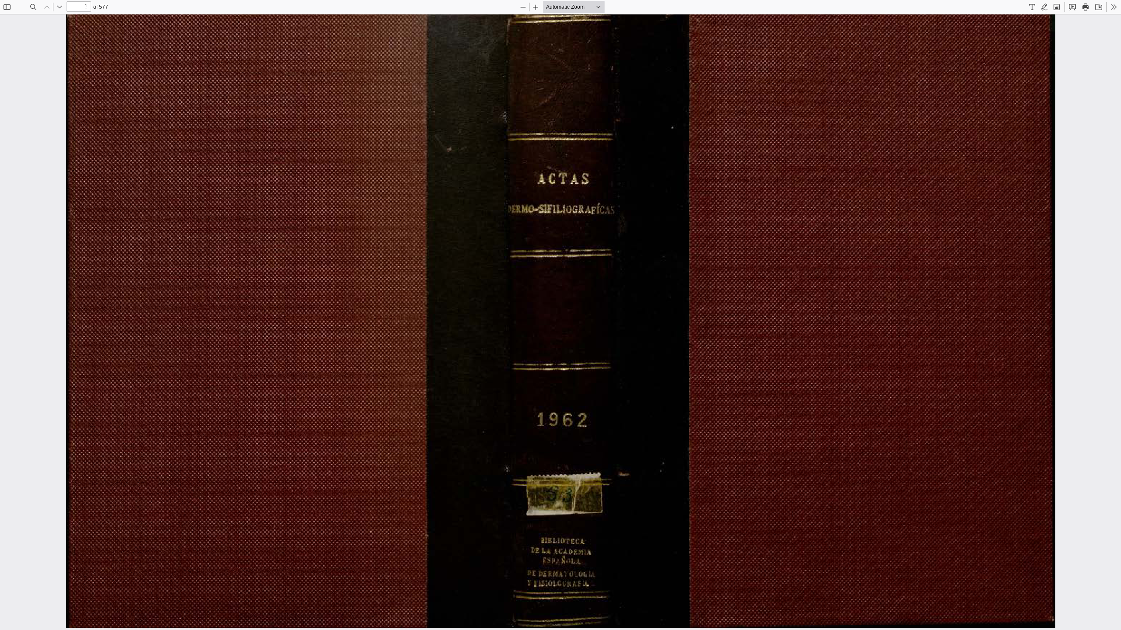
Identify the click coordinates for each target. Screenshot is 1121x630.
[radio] (1032, 7)
